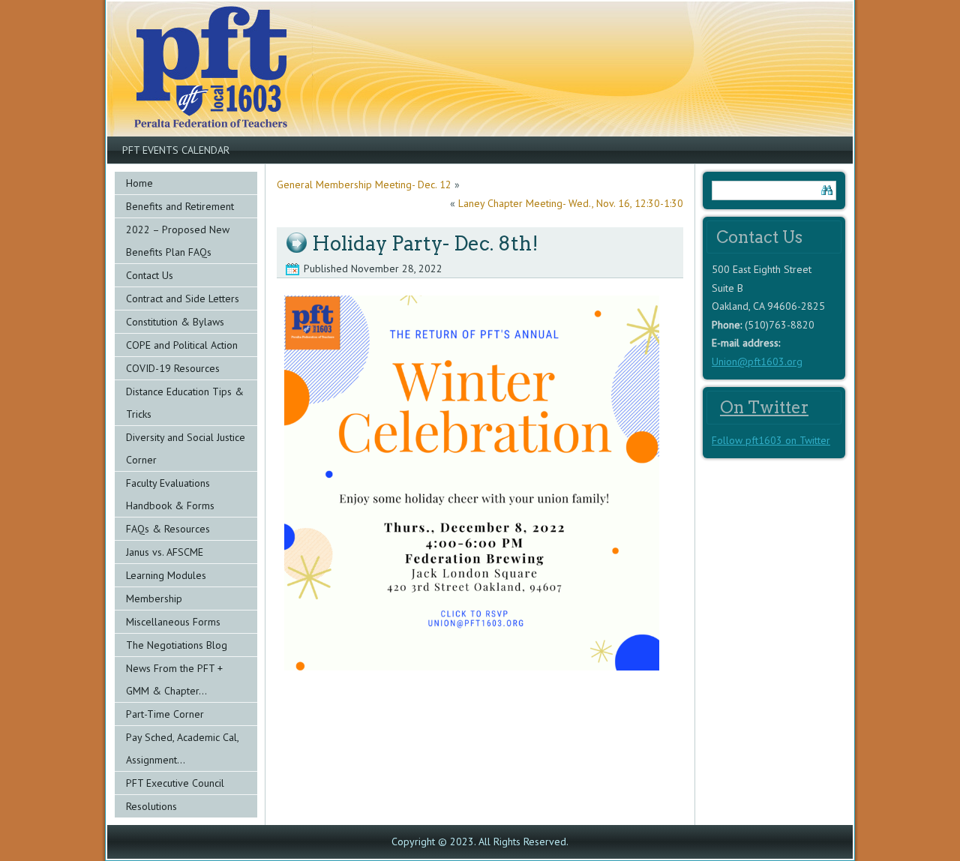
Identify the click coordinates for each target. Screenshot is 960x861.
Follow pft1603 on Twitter (771, 440)
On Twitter (764, 407)
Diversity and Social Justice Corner (185, 448)
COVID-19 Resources (173, 368)
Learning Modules (166, 575)
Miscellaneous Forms (173, 621)
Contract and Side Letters (182, 298)
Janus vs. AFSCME (164, 552)
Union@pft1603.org (757, 361)
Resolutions (151, 806)
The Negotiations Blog (176, 645)
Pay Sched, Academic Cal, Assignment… (182, 748)
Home (139, 183)
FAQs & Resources (168, 529)
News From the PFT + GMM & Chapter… (174, 680)
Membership (154, 598)
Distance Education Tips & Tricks (185, 403)
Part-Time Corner (165, 714)
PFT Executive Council (175, 783)
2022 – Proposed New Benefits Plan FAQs (178, 241)
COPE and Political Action (182, 345)
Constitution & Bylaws (175, 321)
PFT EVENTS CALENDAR (176, 150)
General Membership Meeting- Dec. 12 (364, 184)
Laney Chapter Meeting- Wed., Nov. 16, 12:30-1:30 (570, 203)
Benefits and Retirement (180, 206)
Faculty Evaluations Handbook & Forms (170, 494)
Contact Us (149, 275)
